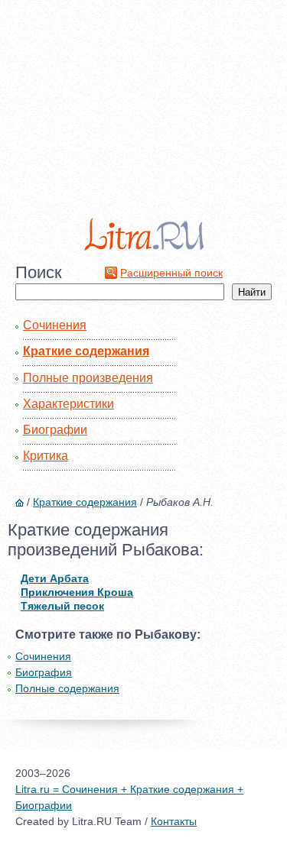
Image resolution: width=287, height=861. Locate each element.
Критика (45, 455)
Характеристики (68, 403)
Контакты (174, 821)
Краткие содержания (86, 351)
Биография (43, 672)
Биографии (55, 429)
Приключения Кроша (77, 592)
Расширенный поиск (171, 273)
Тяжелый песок (62, 606)
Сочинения (54, 325)
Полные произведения (88, 377)
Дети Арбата (55, 578)
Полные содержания (67, 688)
